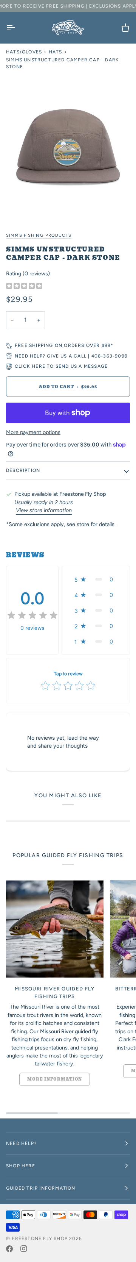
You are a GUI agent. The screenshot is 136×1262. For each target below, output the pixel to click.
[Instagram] (23, 1248)
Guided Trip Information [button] (41, 1188)
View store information (44, 510)
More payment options (33, 432)
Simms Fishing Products (38, 235)
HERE (38, 366)
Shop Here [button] (20, 1165)
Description (23, 470)
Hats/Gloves (24, 52)
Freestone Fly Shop (40, 1238)
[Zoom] (68, 147)
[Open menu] (17, 27)
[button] (96, 579)
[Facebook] (9, 1248)
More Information (54, 1079)
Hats (55, 52)
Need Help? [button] (21, 1143)
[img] (24, 286)
